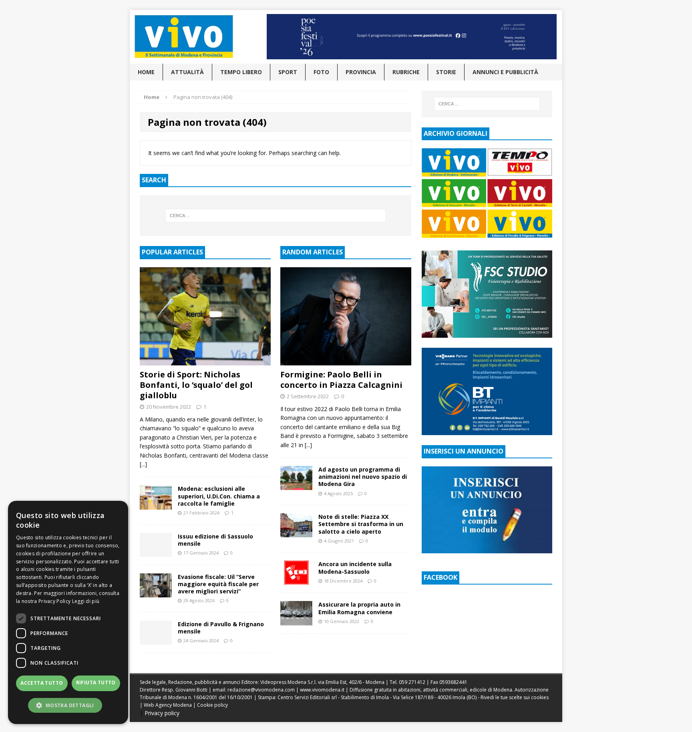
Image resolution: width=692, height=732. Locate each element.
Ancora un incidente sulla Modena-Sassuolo (355, 567)
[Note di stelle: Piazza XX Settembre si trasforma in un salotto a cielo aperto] (296, 532)
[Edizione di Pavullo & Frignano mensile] (156, 639)
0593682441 (453, 682)
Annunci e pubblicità (505, 72)
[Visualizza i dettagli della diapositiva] (412, 36)
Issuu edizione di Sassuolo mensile (215, 539)
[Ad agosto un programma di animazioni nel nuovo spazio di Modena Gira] (296, 485)
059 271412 (412, 682)
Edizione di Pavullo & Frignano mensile (221, 627)
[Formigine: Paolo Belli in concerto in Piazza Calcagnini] (345, 361)
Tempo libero (241, 72)
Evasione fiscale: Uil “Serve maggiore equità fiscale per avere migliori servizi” (218, 584)
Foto (321, 72)
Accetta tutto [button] (41, 683)
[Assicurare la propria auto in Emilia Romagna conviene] (296, 620)
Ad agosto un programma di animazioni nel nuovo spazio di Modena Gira (362, 477)
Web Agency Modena (168, 705)
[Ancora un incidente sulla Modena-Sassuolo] (296, 580)
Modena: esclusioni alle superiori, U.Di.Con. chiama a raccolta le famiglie (219, 496)
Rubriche (406, 72)
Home (146, 72)
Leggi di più (86, 601)
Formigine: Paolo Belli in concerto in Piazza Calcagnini (341, 379)
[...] (143, 464)
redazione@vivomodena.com (261, 689)
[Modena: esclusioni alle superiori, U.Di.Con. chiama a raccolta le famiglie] (156, 504)
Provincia (361, 72)
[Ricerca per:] (275, 215)
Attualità (187, 72)
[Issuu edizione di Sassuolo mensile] (156, 552)
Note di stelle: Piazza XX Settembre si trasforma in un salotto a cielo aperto (360, 524)
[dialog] (68, 612)
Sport (287, 72)
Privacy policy (162, 713)
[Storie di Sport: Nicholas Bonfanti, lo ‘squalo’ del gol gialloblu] (205, 361)
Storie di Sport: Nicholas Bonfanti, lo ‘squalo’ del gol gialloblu (196, 385)
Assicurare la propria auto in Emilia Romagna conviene (359, 608)
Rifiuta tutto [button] (96, 682)
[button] (68, 705)
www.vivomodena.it (322, 689)
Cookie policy (212, 705)
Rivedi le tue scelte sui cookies (515, 697)
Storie (446, 72)
